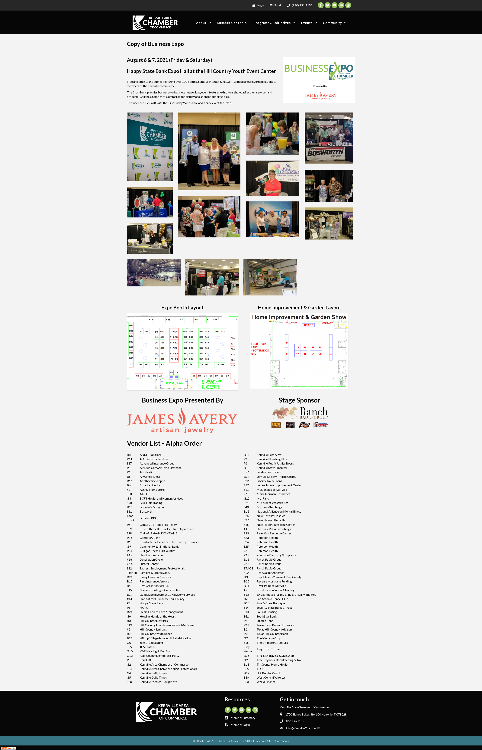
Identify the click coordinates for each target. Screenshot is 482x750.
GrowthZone (282, 740)
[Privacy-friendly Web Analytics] (8, 747)
